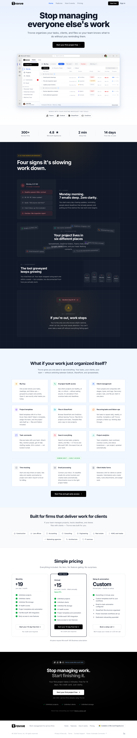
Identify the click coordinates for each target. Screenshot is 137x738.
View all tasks (115, 104)
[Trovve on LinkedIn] (124, 733)
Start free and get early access (67, 494)
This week (69, 64)
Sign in (122, 3)
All (76, 64)
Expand (69, 68)
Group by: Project (58, 68)
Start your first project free (67, 45)
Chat (39, 60)
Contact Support (79, 733)
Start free (113, 3)
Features (59, 3)
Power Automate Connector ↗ (96, 733)
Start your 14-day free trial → (30, 627)
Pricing (80, 3)
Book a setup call (80, 711)
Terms (70, 733)
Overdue (83, 64)
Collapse (77, 68)
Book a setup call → (107, 627)
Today (61, 64)
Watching (93, 64)
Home (51, 3)
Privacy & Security (60, 733)
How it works (70, 3)
